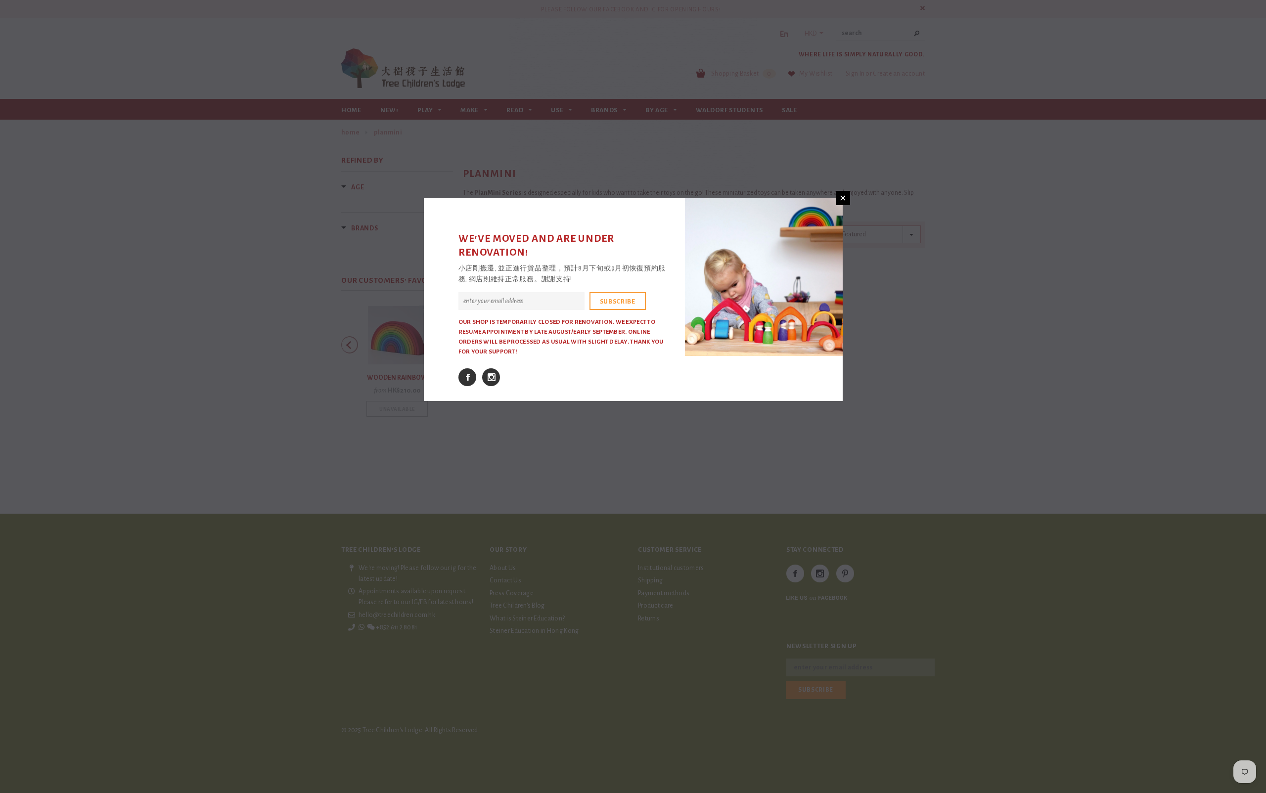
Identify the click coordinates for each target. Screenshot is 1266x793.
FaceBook (467, 377)
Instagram (491, 377)
